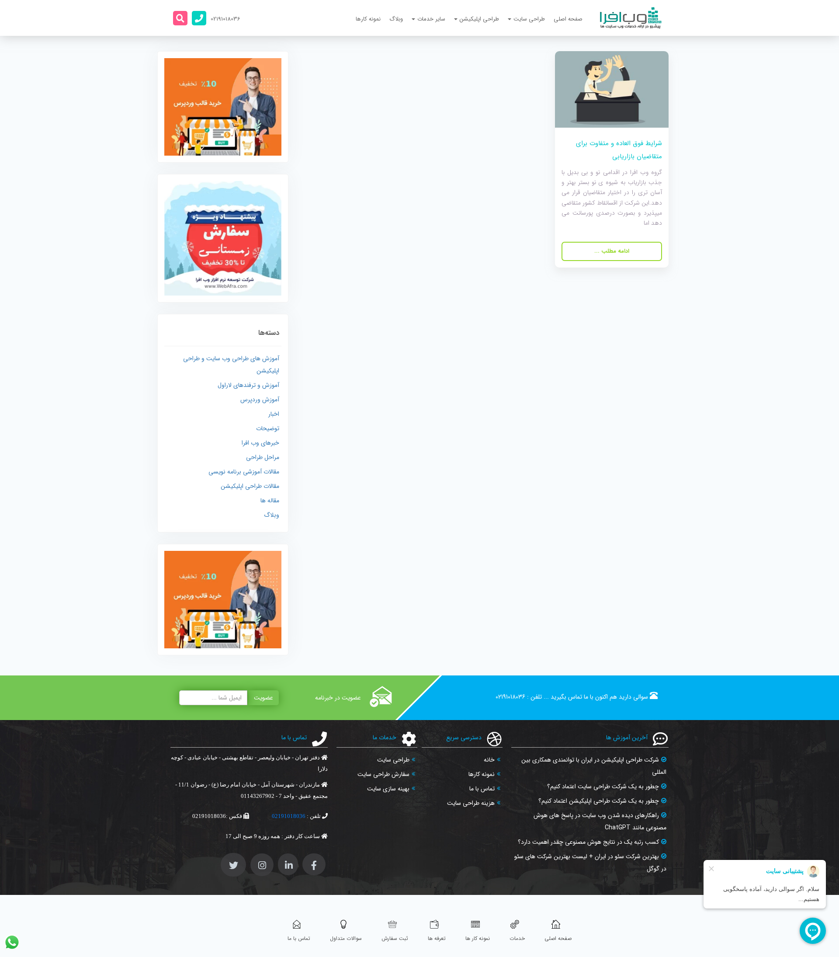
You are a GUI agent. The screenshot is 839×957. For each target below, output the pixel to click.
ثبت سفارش (394, 938)
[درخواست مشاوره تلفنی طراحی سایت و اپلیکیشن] (199, 18)
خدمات (517, 938)
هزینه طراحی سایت (471, 803)
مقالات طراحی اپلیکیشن (250, 486)
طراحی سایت (393, 760)
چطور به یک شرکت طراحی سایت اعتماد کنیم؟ (603, 786)
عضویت (263, 698)
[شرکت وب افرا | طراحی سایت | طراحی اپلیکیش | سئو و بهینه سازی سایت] (630, 17)
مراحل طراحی (262, 457)
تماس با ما (482, 788)
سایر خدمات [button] (431, 19)
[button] (180, 18)
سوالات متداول (346, 938)
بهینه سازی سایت (388, 788)
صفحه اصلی (568, 19)
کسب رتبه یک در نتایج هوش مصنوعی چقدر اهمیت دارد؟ (588, 842)
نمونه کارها (368, 19)
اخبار (273, 414)
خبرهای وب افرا (260, 443)
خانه (489, 760)
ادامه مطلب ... (611, 251)
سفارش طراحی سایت (383, 774)
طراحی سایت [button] (529, 19)
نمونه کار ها (477, 938)
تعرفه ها (437, 938)
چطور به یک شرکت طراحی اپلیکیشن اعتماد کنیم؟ (598, 801)
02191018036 (510, 697)
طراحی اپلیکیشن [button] (479, 19)
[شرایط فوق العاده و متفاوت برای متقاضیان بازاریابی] (612, 89)
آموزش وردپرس (259, 399)
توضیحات (267, 428)
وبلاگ (396, 19)
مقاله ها (269, 500)
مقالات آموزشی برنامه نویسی (243, 472)
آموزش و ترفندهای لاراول (248, 385)
